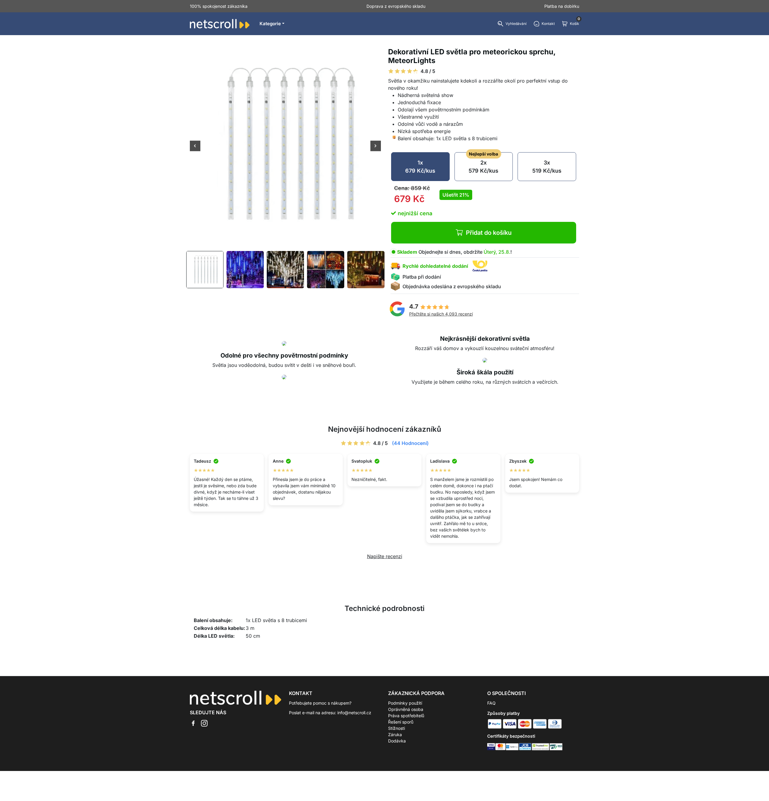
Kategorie (270, 23)
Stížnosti (396, 728)
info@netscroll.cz (354, 712)
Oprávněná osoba (405, 709)
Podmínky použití (405, 703)
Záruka (395, 734)
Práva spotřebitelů (406, 715)
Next (375, 146)
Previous (195, 146)
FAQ (491, 703)
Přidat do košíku (489, 232)
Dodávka (397, 740)
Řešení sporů (400, 721)
